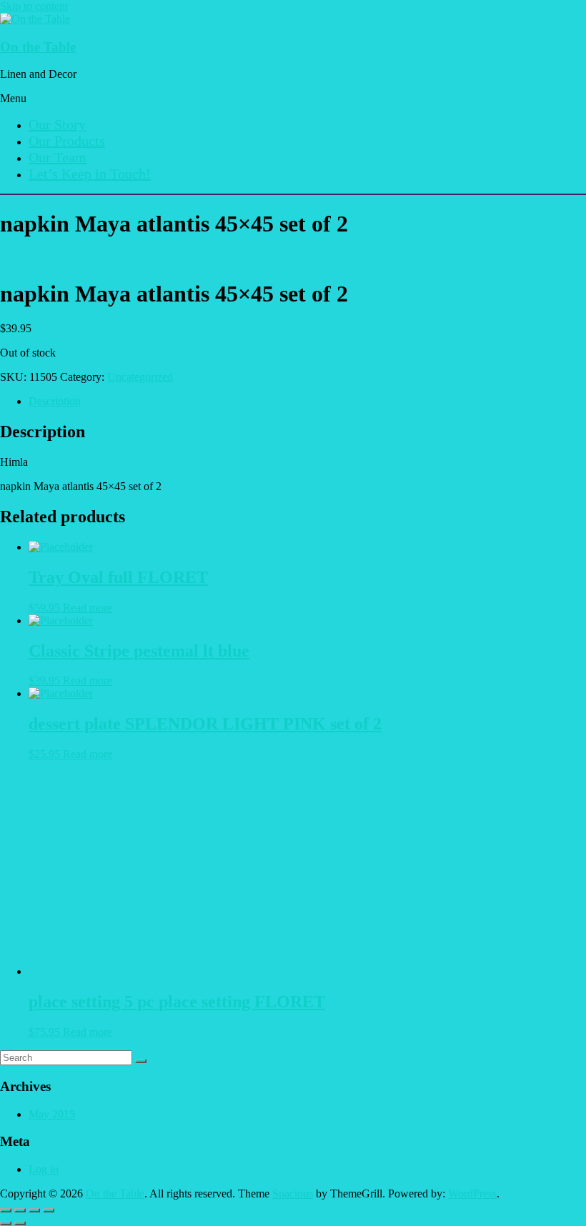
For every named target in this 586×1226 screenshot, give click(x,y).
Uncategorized (140, 377)
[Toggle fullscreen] (20, 1210)
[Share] (34, 1210)
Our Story (57, 124)
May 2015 (52, 1114)
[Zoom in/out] (5, 1210)
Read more (87, 608)
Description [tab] (55, 401)
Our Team (57, 157)
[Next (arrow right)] (20, 1223)
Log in (44, 1169)
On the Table (38, 46)
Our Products (67, 141)
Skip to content (34, 6)
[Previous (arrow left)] (5, 1223)
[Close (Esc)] (48, 1210)
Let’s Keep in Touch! (90, 173)
